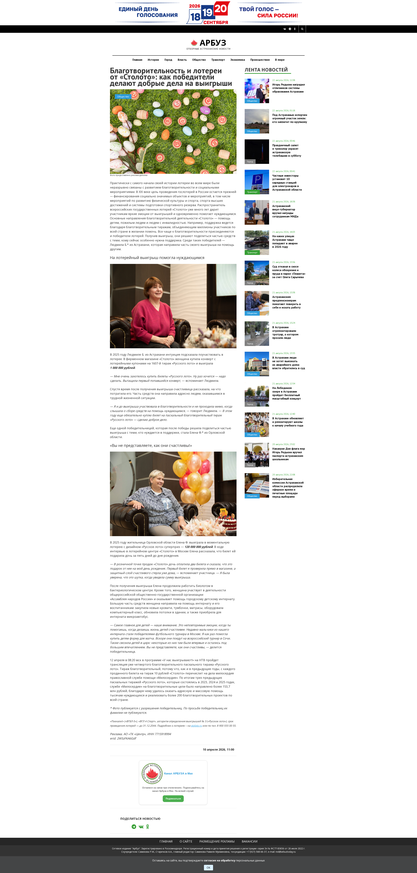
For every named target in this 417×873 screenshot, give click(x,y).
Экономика (237, 60)
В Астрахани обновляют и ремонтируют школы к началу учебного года (288, 421)
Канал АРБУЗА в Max (178, 773)
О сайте (186, 841)
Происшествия (260, 60)
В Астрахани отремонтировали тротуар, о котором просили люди (285, 332)
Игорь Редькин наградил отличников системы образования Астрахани (288, 88)
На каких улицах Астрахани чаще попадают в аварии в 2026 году (285, 241)
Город (168, 60)
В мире (280, 60)
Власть (182, 60)
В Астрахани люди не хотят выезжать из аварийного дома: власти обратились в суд (288, 363)
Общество (199, 60)
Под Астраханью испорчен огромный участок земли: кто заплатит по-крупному (289, 118)
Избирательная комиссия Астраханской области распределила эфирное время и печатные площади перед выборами (288, 487)
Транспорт (218, 60)
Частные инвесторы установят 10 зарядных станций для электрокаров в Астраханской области (287, 182)
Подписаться (173, 798)
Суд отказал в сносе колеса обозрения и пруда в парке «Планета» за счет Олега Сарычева (288, 272)
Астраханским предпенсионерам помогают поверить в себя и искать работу (286, 302)
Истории (153, 60)
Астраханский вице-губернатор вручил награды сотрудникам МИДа (285, 211)
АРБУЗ (209, 44)
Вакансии (250, 841)
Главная (137, 60)
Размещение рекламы (217, 841)
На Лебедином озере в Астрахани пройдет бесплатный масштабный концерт (286, 393)
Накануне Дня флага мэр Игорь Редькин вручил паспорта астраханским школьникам (288, 454)
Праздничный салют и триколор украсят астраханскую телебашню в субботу (286, 150)
